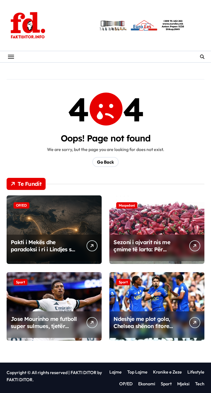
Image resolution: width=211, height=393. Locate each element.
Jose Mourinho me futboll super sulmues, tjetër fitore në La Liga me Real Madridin (44, 329)
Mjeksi (183, 383)
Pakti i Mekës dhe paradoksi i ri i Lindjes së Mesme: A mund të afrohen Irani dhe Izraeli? (44, 253)
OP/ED (21, 205)
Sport (20, 282)
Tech (199, 383)
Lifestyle (195, 372)
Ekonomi (146, 383)
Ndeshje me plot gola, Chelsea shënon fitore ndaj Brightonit (141, 326)
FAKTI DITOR (83, 372)
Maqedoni (127, 205)
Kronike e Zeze (167, 372)
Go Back (105, 162)
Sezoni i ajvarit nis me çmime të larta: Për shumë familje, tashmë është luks (142, 253)
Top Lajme (137, 372)
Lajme (115, 372)
